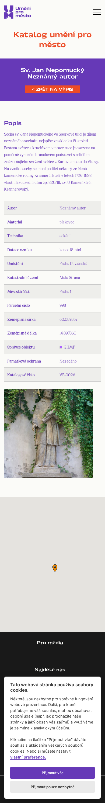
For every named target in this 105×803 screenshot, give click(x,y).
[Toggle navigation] (97, 12)
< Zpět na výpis (52, 89)
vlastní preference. (28, 757)
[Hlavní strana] (17, 12)
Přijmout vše (53, 773)
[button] (55, 568)
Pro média (50, 642)
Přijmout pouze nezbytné (53, 787)
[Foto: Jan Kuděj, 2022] (48, 434)
